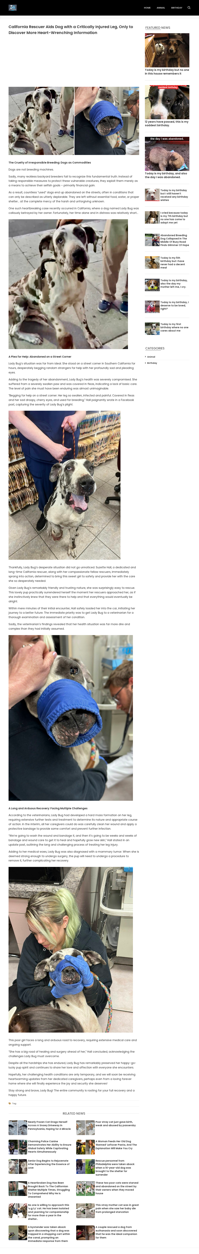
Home (147, 7)
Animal (161, 7)
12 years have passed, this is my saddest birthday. (166, 123)
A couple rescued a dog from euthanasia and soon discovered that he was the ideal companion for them (116, 1232)
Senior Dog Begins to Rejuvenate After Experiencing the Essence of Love (48, 1164)
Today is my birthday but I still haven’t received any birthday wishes (174, 195)
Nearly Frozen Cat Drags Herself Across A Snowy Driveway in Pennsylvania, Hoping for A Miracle (49, 1125)
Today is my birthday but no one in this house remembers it (167, 71)
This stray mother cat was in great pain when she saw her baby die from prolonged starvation (117, 1208)
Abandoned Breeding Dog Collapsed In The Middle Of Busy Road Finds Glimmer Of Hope (174, 240)
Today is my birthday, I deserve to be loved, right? (174, 305)
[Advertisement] (74, 60)
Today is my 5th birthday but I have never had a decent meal (172, 262)
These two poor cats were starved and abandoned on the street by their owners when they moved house (117, 1188)
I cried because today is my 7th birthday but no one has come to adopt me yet (174, 217)
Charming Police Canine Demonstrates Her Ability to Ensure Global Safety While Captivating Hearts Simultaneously (49, 1147)
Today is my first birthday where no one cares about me (174, 327)
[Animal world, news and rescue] (13, 8)
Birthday (176, 7)
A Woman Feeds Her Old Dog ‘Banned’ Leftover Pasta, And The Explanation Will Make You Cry (116, 1145)
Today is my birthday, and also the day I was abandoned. (166, 175)
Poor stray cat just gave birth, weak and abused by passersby (116, 1123)
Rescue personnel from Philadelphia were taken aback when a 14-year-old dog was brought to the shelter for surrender (115, 1167)
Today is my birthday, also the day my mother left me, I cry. (173, 284)
